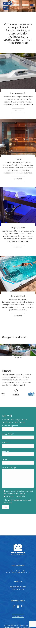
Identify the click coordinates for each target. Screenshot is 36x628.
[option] (9, 350)
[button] (1, 394)
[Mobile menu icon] (32, 5)
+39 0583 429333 (18, 589)
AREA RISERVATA (18, 616)
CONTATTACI (18, 110)
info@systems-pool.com (18, 587)
